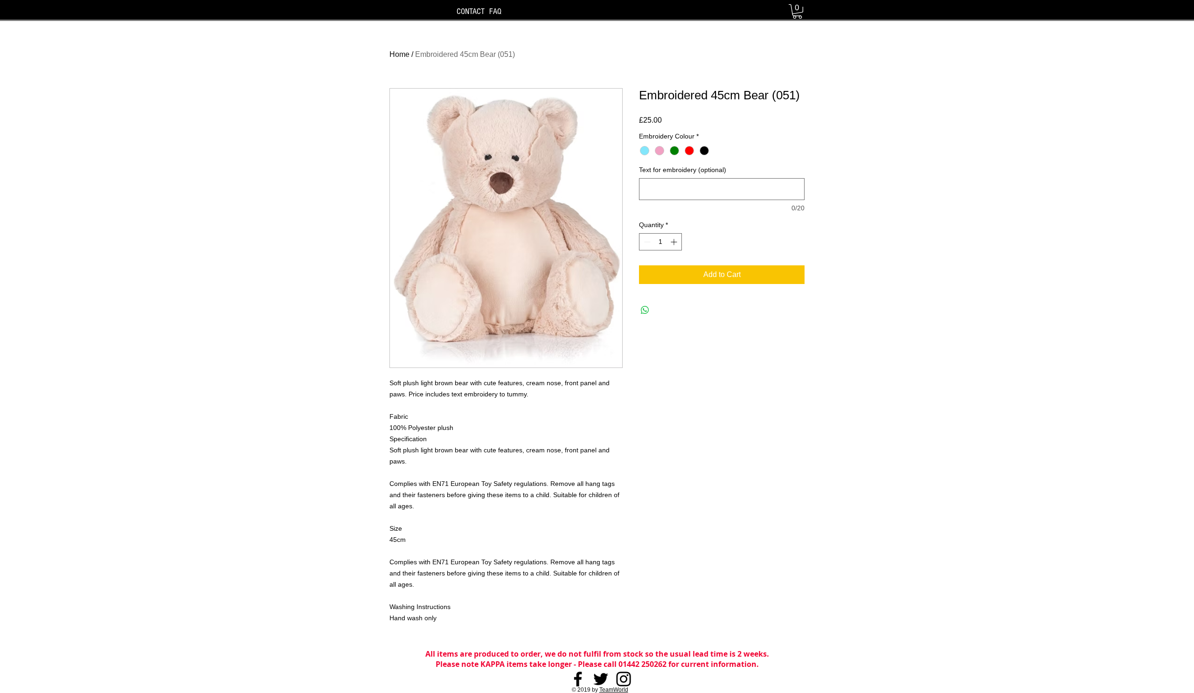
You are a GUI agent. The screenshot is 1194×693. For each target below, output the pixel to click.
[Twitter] (601, 679)
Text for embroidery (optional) (682, 169)
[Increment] (674, 242)
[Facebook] (578, 679)
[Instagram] (623, 679)
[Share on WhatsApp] (645, 310)
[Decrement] (646, 242)
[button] (797, 11)
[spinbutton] (660, 242)
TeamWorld (613, 689)
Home (399, 54)
